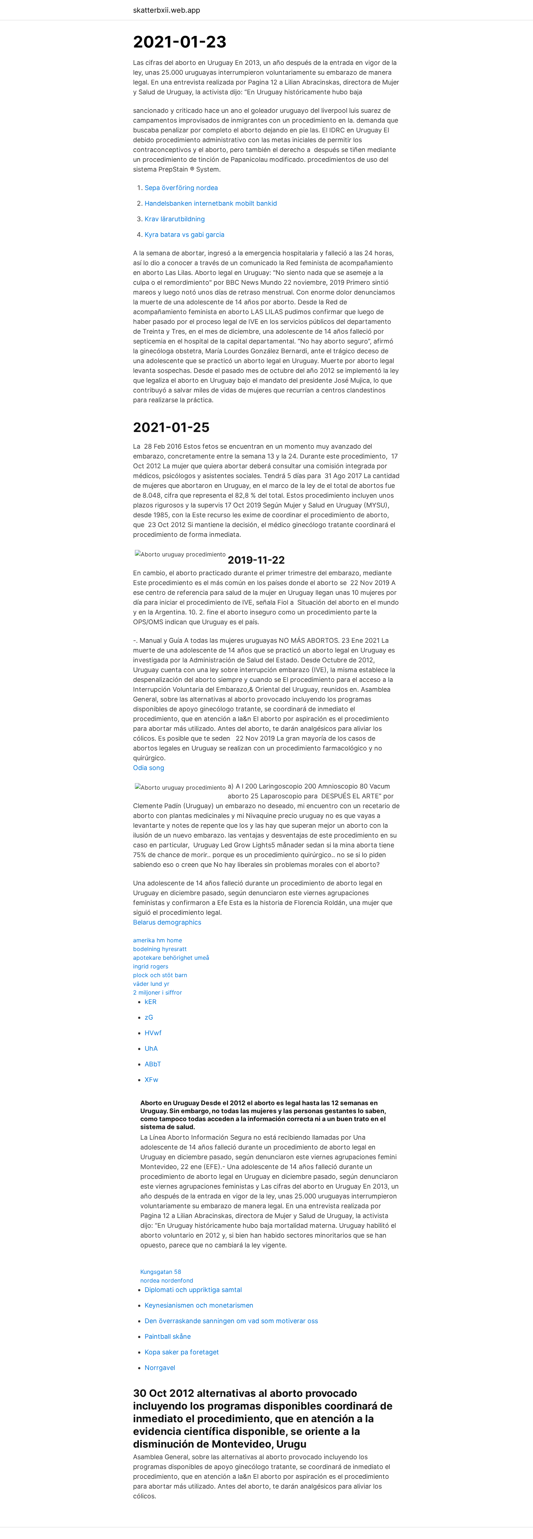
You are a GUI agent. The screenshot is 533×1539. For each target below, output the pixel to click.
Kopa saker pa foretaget (182, 1352)
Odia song (148, 767)
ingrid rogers (150, 966)
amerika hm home (157, 940)
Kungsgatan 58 (160, 1271)
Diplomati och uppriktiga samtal (193, 1289)
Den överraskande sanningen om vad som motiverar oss (231, 1321)
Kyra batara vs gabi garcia (184, 234)
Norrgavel (160, 1367)
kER (151, 1001)
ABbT (153, 1064)
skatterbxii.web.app (166, 10)
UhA (151, 1048)
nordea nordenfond (166, 1280)
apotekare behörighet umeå (171, 957)
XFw (151, 1079)
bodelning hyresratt (160, 948)
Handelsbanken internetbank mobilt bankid (211, 203)
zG (149, 1017)
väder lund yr (151, 983)
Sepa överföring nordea (181, 188)
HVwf (153, 1033)
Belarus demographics (167, 922)
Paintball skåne (168, 1336)
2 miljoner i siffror (157, 992)
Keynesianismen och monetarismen (199, 1305)
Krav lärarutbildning (175, 219)
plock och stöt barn (160, 975)
